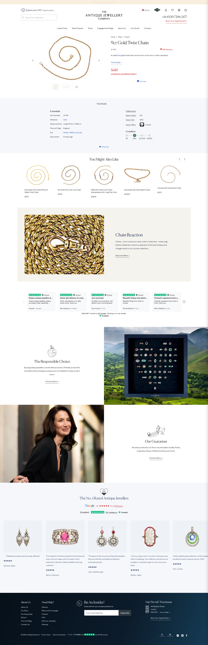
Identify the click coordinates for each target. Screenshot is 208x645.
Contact (147, 28)
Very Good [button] (142, 138)
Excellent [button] (149, 138)
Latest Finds (62, 28)
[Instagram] (178, 635)
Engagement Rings (105, 28)
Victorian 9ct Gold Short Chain (169, 188)
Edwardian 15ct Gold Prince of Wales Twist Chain (36, 190)
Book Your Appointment (176, 20)
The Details (115, 62)
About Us (122, 28)
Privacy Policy (46, 634)
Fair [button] (127, 138)
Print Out (142, 81)
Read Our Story (48, 10)
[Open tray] (179, 9)
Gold (65, 119)
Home (113, 36)
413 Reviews (119, 506)
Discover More (121, 255)
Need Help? (48, 602)
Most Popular (77, 28)
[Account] (166, 10)
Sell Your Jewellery (49, 620)
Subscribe (124, 612)
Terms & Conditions (59, 634)
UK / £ (147, 10)
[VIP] (157, 10)
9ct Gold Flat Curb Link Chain (69, 189)
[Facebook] (186, 635)
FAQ (43, 617)
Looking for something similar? (124, 73)
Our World (135, 28)
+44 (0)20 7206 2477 (174, 17)
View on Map (164, 612)
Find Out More (51, 381)
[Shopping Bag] (186, 10)
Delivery (45, 607)
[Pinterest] (182, 635)
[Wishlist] (172, 10)
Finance (45, 614)
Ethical (23, 617)
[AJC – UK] (104, 17)
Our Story (24, 610)
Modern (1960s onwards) (72, 132)
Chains (127, 36)
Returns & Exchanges (50, 610)
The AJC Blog (26, 620)
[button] (98, 60)
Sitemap (45, 624)
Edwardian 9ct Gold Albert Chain (137, 189)
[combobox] (39, 17)
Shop (90, 28)
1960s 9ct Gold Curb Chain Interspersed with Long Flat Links (104, 190)
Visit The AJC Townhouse (159, 602)
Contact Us (25, 624)
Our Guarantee (26, 614)
